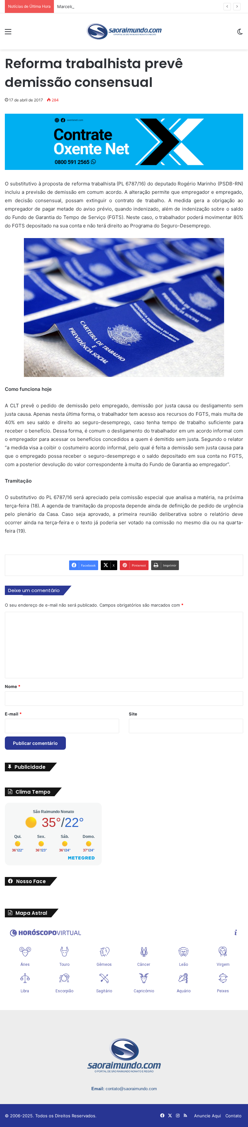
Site (133, 713)
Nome (12, 686)
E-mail (13, 713)
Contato (233, 1115)
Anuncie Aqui (207, 1115)
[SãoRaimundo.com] (124, 31)
